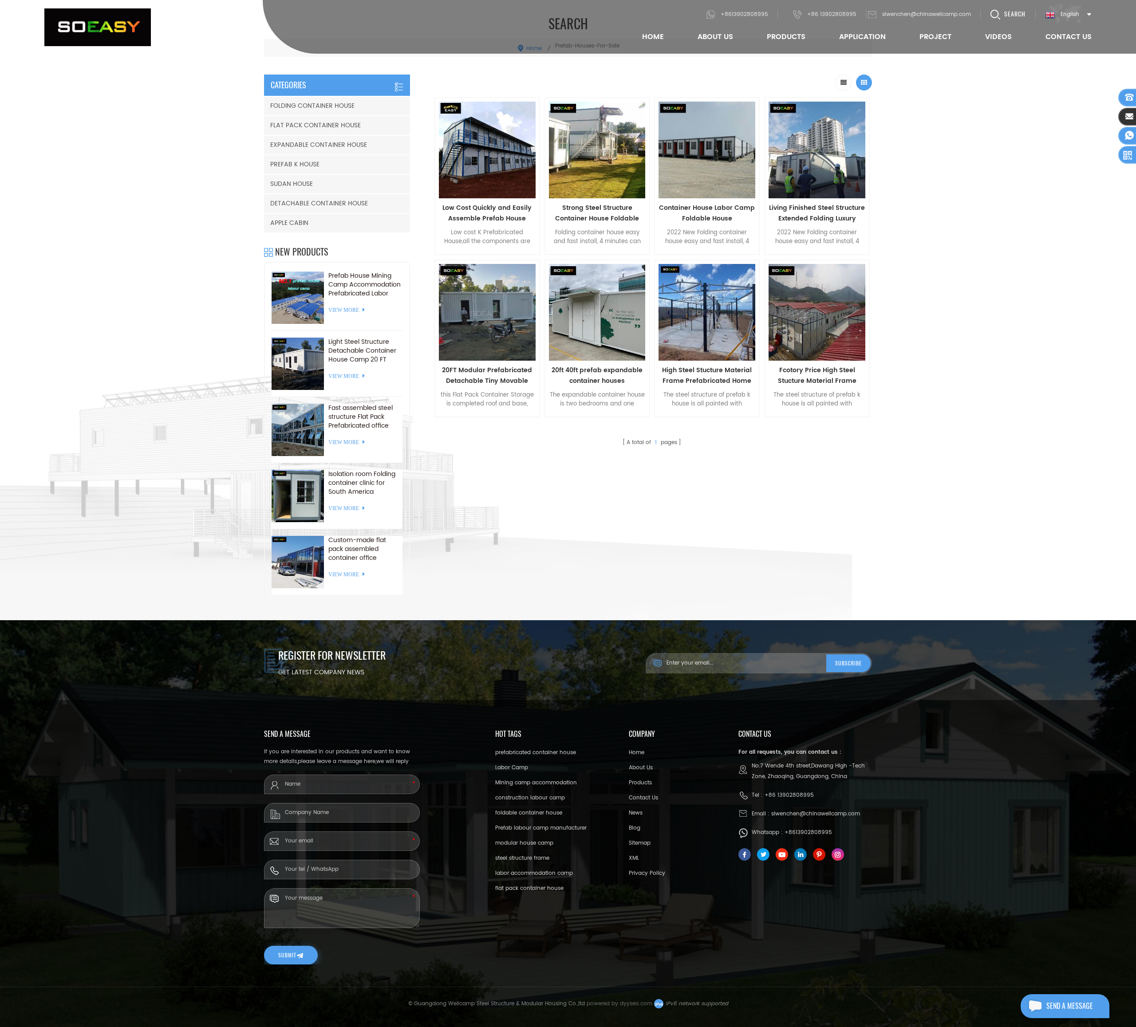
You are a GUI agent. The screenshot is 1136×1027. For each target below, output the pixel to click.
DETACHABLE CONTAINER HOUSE (319, 203)
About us (641, 767)
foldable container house (528, 813)
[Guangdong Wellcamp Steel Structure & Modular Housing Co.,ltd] (97, 27)
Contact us (643, 798)
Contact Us (1068, 37)
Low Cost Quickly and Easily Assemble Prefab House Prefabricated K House (487, 213)
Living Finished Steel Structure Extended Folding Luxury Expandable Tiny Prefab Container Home (817, 213)
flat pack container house (529, 888)
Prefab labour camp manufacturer (541, 828)
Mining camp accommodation (536, 783)
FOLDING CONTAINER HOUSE (312, 106)
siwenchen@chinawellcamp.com (926, 14)
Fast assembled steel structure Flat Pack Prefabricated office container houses (360, 417)
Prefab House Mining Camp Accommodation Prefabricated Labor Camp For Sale (364, 285)
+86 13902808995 (831, 14)
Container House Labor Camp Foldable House (707, 213)
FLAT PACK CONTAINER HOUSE (315, 125)
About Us (715, 37)
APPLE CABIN (289, 223)
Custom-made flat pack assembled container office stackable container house (358, 549)
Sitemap (640, 843)
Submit (287, 955)
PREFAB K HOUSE (295, 164)
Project (935, 37)
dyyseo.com (636, 1003)
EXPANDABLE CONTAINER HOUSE (318, 145)
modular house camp (524, 843)
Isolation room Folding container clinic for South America (361, 483)
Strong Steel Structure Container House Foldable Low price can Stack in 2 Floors (597, 213)
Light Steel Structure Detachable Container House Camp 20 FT (362, 351)
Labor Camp (511, 767)
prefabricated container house (535, 752)
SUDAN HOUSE (291, 184)
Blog (634, 828)
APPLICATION (862, 37)
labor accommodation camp (534, 873)
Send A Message (1069, 1006)
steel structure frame (522, 858)
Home (653, 37)
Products (786, 37)
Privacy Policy (647, 873)
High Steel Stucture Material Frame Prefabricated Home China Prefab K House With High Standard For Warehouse (707, 375)
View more (487, 422)
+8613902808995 (744, 14)
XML (634, 858)
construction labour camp (530, 798)
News (636, 813)
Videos (998, 37)
